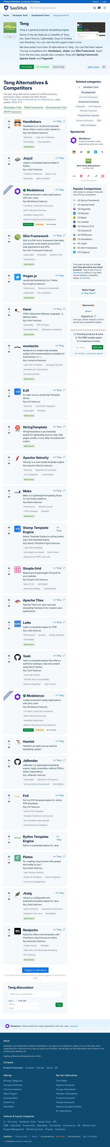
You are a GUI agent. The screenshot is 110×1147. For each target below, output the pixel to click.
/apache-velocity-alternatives (20, 454)
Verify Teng (93, 67)
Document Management (88, 97)
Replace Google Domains (68, 1106)
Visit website (26, 67)
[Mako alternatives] (17, 492)
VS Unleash (83, 222)
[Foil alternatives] (17, 797)
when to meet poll (24, 1141)
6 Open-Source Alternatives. (24, 99)
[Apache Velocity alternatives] (17, 459)
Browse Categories (13, 1080)
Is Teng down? (88, 293)
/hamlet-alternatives (16, 738)
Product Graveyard (65, 1098)
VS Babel (81, 217)
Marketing (42, 1125)
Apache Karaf (27, 58)
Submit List (8, 1102)
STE (18, 529)
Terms (34, 1136)
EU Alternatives (63, 1111)
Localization (80, 106)
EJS (18, 391)
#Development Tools (56, 107)
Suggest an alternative (35, 970)
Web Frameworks (88, 125)
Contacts (29, 1067)
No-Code (12, 1121)
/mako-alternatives (15, 488)
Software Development (85, 120)
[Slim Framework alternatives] (17, 237)
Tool (99, 120)
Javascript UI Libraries (88, 102)
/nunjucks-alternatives (17, 927)
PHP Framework (95, 106)
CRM (5, 1125)
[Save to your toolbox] (9, 37)
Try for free (28, 224)
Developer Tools (90, 87)
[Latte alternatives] (17, 624)
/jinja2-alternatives (15, 155)
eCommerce (69, 1125)
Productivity (29, 1125)
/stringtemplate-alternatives (19, 424)
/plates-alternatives (15, 853)
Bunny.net (60, 1136)
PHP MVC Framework (88, 111)
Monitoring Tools (34, 1129)
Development (88, 92)
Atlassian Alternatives (66, 1093)
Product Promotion (13, 1067)
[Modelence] (17, 191)
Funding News (10, 1098)
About (49, 1067)
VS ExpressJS (84, 230)
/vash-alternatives (15, 653)
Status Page (58, 67)
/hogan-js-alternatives (17, 272)
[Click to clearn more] (55, 1026)
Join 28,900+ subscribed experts (88, 353)
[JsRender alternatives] (17, 762)
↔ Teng (57, 121)
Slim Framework (85, 50)
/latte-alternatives (14, 619)
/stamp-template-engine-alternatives (24, 524)
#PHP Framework (12, 111)
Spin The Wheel (90, 1136)
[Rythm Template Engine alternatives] (17, 838)
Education (60, 1129)
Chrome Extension (12, 1089)
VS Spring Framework (88, 200)
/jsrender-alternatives (16, 757)
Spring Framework (87, 54)
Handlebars (54, 50)
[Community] (99, 8)
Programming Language (88, 115)
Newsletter (8, 1106)
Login (104, 2)
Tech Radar (61, 1080)
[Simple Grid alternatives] (17, 569)
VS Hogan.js (83, 252)
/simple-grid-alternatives (18, 565)
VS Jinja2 (82, 243)
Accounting (55, 1125)
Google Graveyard (65, 1102)
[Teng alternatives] (9, 27)
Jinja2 (66, 50)
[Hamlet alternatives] (17, 742)
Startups (36, 2)
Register (96, 2)
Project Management (13, 1129)
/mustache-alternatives (17, 342)
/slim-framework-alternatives (20, 232)
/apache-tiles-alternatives (18, 597)
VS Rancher (83, 213)
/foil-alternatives (14, 792)
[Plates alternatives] (17, 858)
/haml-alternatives (15, 306)
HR (78, 1125)
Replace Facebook (65, 1085)
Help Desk (15, 1125)
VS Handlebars (84, 239)
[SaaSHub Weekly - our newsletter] (94, 8)
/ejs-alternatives (14, 387)
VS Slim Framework (87, 247)
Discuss (40, 1067)
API (56, 1067)
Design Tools (44, 1121)
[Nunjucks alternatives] (17, 931)
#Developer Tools (13, 107)
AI (79, 87)
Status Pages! (10, 1093)
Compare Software (12, 1085)
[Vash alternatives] (17, 657)
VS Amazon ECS (85, 226)
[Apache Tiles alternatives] (17, 601)
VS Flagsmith (83, 209)
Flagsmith (47, 58)
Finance (49, 1129)
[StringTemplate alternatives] (17, 428)
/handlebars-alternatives (18, 118)
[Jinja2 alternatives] (17, 159)
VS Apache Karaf (85, 204)
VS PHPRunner (84, 234)
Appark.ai (87, 316)
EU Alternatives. (46, 99)
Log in (11, 1001)
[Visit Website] (64, 121)
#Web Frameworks (33, 107)
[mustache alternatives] (17, 347)
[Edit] (104, 67)
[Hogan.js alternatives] (17, 277)
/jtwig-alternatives (15, 890)
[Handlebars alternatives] (17, 123)
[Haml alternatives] (17, 310)
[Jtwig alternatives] (17, 894)
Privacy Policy (21, 1136)
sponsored (74, 1026)
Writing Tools (89, 1125)
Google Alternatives (66, 1089)
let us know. (85, 278)
